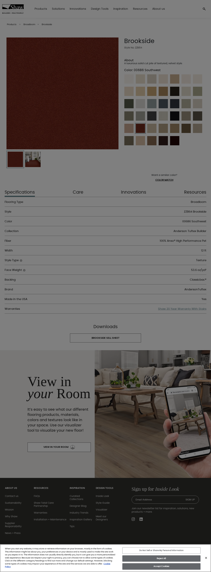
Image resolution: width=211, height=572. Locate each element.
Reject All (161, 558)
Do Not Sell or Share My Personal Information (161, 550)
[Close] (206, 558)
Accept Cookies (161, 566)
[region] (105, 558)
